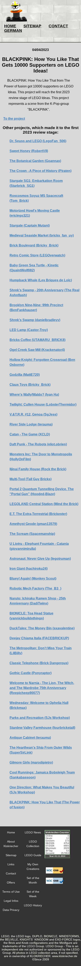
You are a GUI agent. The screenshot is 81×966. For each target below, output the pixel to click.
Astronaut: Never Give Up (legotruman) (40, 558)
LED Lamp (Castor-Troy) (29, 330)
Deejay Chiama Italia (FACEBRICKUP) (39, 638)
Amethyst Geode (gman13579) (33, 524)
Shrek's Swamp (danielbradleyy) (35, 320)
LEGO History (33, 905)
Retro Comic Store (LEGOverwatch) (37, 255)
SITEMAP (32, 26)
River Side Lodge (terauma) (31, 424)
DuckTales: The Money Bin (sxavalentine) (42, 628)
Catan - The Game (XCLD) (30, 434)
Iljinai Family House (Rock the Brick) (38, 469)
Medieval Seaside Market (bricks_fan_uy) (42, 235)
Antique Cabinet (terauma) (30, 737)
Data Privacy (11, 910)
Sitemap (11, 855)
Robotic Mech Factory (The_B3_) (35, 588)
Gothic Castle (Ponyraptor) (31, 673)
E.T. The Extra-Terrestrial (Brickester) (38, 514)
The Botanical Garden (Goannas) (35, 161)
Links (10, 864)
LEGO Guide (33, 855)
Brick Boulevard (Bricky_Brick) (34, 245)
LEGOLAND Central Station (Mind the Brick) (44, 504)
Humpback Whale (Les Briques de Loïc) (41, 280)
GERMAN (13, 30)
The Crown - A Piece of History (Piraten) (40, 171)
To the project (14, 118)
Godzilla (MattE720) (25, 374)
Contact (11, 873)
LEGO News (33, 832)
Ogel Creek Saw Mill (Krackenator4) (37, 350)
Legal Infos (11, 900)
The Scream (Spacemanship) (32, 534)
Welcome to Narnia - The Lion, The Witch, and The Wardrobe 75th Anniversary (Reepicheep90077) (42, 688)
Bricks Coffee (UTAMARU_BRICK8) (37, 340)
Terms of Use (11, 891)
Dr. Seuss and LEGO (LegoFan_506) (38, 141)
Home (11, 832)
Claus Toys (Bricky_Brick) (30, 384)
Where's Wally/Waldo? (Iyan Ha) (34, 394)
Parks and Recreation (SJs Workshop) (40, 717)
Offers (11, 882)
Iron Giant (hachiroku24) (29, 568)
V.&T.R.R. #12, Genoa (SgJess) (33, 414)
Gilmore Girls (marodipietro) (31, 762)
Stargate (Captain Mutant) (30, 225)
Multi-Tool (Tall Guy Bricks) (31, 479)
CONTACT (58, 26)
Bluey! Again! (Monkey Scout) (33, 578)
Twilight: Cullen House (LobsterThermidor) (43, 404)
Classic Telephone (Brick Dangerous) (39, 663)
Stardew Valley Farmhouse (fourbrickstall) (42, 727)
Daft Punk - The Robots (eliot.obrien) (38, 444)
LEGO (31, 946)
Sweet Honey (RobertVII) (29, 151)
